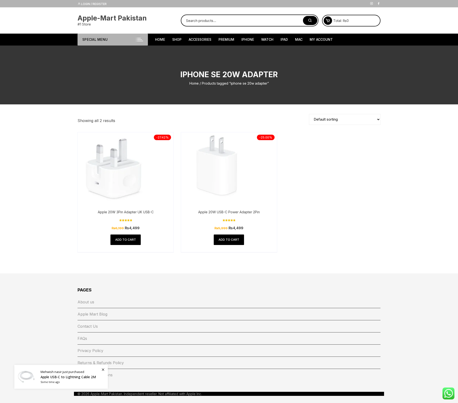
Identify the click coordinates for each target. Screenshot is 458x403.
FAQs (82, 338)
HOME (160, 39)
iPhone (247, 39)
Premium (226, 39)
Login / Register (93, 4)
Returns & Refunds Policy (101, 362)
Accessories (200, 39)
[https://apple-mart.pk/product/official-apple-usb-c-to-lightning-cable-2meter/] (61, 377)
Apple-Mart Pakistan (112, 18)
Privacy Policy (90, 350)
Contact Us (88, 326)
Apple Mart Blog (92, 314)
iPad (284, 39)
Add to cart (125, 239)
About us (86, 302)
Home (194, 83)
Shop (177, 39)
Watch (267, 39)
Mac (298, 39)
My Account (321, 39)
